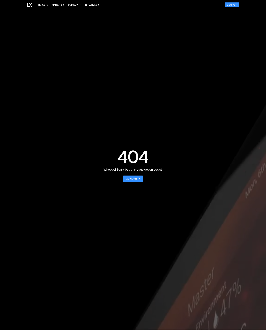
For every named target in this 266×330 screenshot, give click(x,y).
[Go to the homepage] (29, 5)
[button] (58, 5)
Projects (42, 5)
